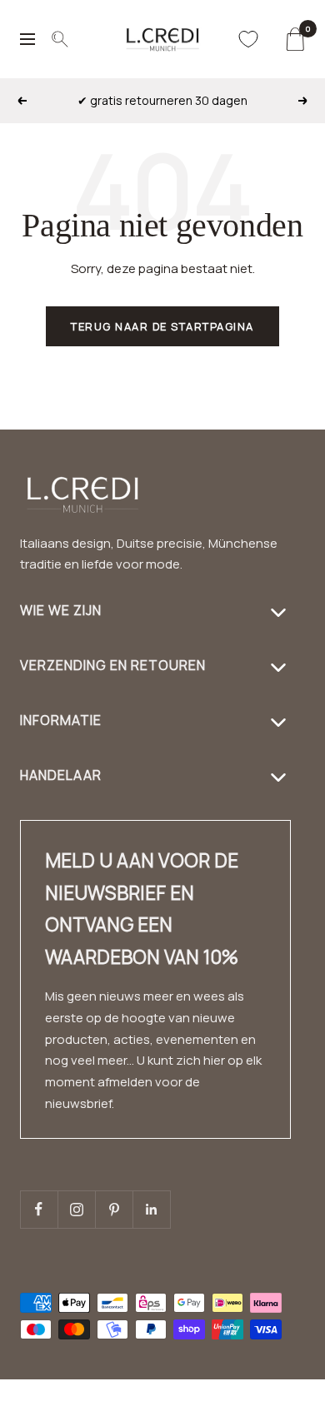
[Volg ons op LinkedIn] (151, 1209)
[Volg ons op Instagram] (76, 1209)
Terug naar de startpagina (162, 326)
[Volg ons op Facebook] (39, 1209)
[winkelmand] (294, 39)
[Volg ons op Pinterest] (113, 1209)
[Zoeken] (60, 39)
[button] (271, 1410)
